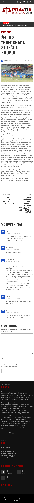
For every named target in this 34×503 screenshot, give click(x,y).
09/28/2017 (15, 60)
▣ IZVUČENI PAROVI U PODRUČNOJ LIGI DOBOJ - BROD (15, 25)
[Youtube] (27, 2)
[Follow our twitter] (3, 472)
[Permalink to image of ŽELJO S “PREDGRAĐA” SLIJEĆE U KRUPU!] (17, 73)
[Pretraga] (3, 2)
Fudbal (4, 32)
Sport (9, 32)
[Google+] (20, 2)
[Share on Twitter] (28, 60)
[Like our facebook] (19, 472)
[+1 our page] (3, 478)
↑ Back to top (17, 500)
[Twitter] (24, 2)
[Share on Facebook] (25, 60)
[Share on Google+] (31, 60)
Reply (18, 233)
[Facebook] (17, 2)
